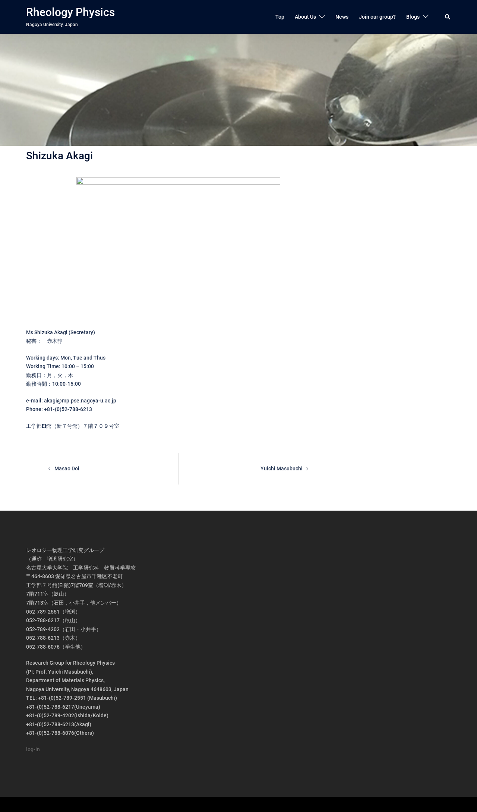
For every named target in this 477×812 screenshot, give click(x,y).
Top (279, 17)
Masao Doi (66, 468)
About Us (305, 17)
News (341, 17)
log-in (33, 749)
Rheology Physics (70, 12)
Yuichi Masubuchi (281, 468)
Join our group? (377, 17)
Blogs (413, 17)
